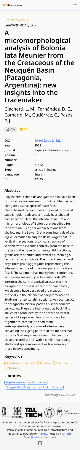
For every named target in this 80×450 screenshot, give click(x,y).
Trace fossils (29, 363)
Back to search (20, 19)
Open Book (30, 437)
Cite (12, 129)
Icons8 (52, 437)
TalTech (66, 433)
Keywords (13, 356)
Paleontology (13, 363)
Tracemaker (13, 367)
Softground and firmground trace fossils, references (34, 387)
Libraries (12, 375)
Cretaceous (46, 363)
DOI (26, 129)
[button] (10, 129)
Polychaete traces (15, 382)
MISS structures (37, 382)
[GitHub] (40, 443)
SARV (44, 433)
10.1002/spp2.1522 (47, 140)
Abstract (12, 190)
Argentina (61, 363)
